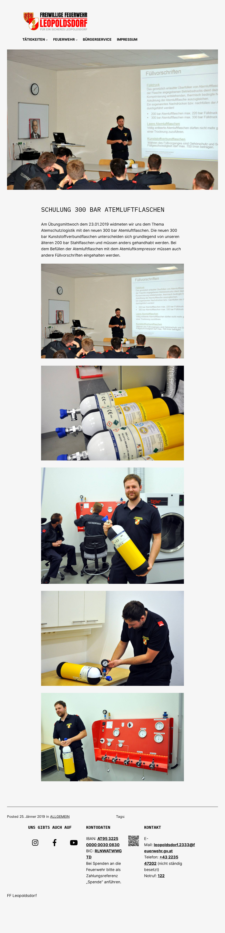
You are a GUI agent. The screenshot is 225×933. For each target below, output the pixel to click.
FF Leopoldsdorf (22, 895)
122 (161, 875)
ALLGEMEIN (60, 816)
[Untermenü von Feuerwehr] (77, 40)
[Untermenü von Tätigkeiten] (47, 40)
